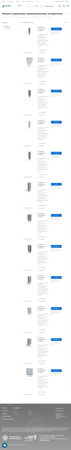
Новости (15, 410)
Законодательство (8, 419)
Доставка (31, 414)
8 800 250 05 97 (49, 6)
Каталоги (5, 410)
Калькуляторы (7, 416)
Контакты (16, 414)
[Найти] (41, 6)
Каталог (4, 408)
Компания (17, 408)
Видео (30, 412)
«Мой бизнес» (45, 440)
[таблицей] (68, 22)
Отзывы (15, 412)
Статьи (30, 410)
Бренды (4, 413)
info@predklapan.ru (60, 410)
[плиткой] (64, 22)
